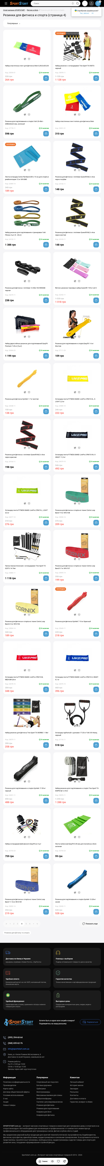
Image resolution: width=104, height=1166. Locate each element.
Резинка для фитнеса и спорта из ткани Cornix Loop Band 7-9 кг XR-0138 (75, 511)
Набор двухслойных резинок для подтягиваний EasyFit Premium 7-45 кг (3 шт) (26, 345)
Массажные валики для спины (49, 1095)
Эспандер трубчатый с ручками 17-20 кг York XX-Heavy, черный (76, 734)
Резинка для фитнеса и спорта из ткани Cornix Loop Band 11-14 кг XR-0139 (25, 900)
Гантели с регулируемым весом (50, 1102)
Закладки (74, 1089)
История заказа (76, 1085)
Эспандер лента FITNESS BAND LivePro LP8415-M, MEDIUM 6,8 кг (24, 678)
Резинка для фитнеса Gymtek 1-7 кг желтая (22, 399)
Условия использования (13, 1095)
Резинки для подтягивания (48, 1108)
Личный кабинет (77, 1082)
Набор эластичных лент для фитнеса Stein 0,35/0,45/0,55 (27, 66)
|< (6, 924)
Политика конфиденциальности (16, 1082)
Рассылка (74, 1092)
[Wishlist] (29, 59)
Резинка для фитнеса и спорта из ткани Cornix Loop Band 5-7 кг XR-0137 (75, 567)
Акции (5, 1102)
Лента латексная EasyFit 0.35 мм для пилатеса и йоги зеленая (75, 845)
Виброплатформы (44, 1099)
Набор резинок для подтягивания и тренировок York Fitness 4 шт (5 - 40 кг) (25, 233)
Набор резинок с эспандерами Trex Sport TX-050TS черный (74, 67)
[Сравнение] (64, 1161)
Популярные (12, 23)
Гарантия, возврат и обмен (81, 1102)
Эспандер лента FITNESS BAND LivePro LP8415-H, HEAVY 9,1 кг (76, 678)
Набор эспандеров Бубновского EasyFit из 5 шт (23, 844)
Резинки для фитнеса (45, 1105)
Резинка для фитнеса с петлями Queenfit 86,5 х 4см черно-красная (25, 456)
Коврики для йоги (44, 1112)
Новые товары (9, 1105)
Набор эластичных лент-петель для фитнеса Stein (74, 121)
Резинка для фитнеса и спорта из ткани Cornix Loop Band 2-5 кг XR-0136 (25, 622)
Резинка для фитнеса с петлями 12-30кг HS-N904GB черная (25, 289)
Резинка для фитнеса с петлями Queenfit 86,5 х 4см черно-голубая (75, 178)
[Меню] (6, 3)
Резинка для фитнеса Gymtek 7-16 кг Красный (73, 621)
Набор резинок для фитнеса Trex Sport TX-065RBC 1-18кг (26, 733)
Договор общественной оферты (16, 1092)
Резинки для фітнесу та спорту (17, 933)
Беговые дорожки (44, 1085)
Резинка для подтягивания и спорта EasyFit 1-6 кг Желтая (74, 345)
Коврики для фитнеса (46, 1115)
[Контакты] (85, 3)
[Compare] (25, 59)
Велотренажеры (43, 1092)
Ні (92, 13)
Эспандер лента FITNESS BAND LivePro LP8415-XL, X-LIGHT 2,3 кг (75, 400)
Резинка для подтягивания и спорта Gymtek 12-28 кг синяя (75, 900)
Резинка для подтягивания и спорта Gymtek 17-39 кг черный (25, 789)
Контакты (74, 1095)
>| (37, 924)
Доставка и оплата (78, 1099)
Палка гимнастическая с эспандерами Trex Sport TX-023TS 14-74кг (25, 567)
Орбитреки (41, 1089)
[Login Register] (91, 3)
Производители (9, 1085)
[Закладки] (58, 1161)
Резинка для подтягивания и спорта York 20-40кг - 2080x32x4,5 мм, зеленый (24, 122)
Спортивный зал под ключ (47, 1082)
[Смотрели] (52, 1161)
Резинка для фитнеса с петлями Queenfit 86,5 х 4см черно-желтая (75, 233)
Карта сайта (8, 1089)
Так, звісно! (84, 13)
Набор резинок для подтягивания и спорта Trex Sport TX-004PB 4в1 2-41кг (77, 789)
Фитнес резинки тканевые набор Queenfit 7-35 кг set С (76, 288)
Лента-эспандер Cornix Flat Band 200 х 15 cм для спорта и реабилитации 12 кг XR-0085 (27, 178)
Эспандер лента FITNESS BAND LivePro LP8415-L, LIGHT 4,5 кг (26, 511)
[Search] (72, 3)
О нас (5, 1099)
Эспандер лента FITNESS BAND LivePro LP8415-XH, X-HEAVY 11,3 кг (75, 456)
